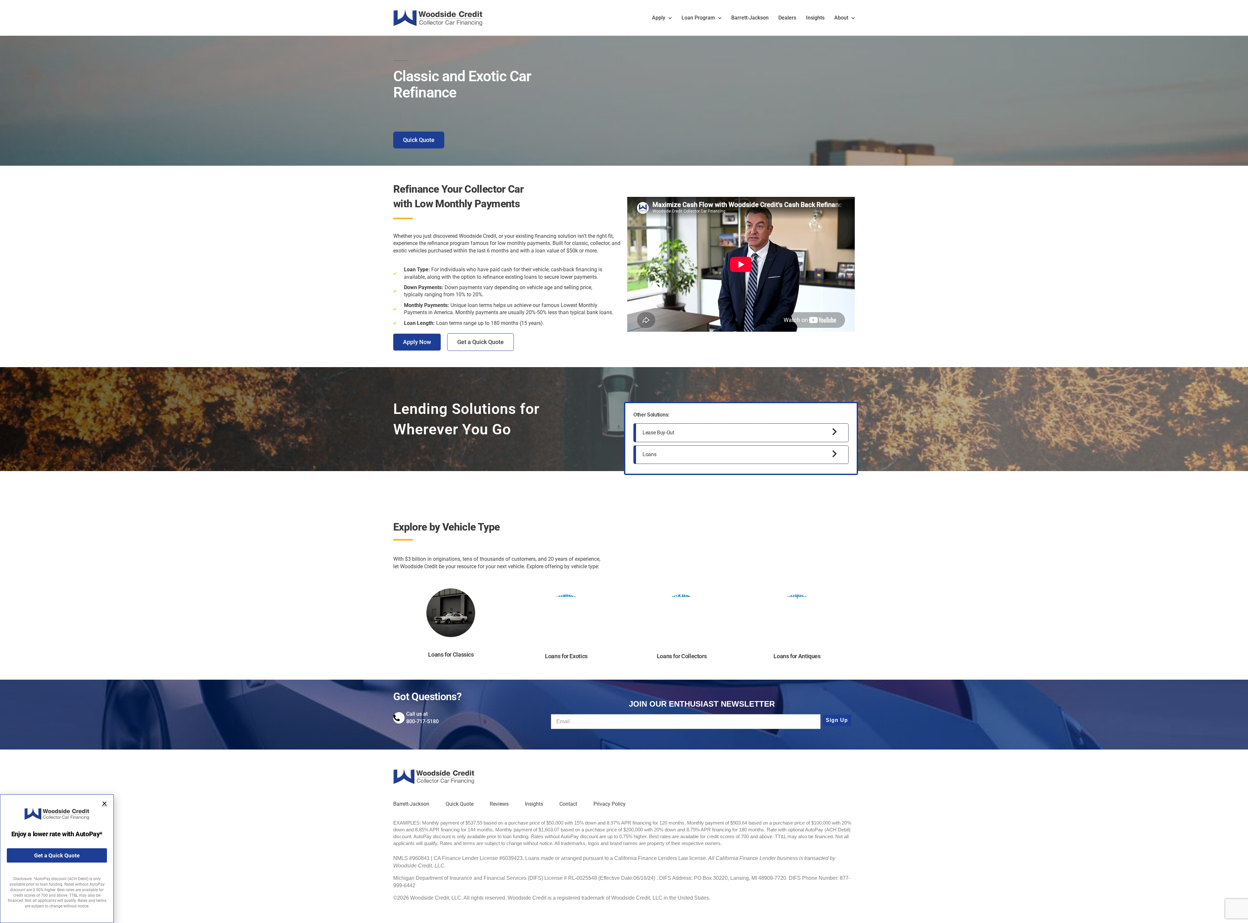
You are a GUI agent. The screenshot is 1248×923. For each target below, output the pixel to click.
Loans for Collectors (682, 656)
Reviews (499, 804)
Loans (649, 454)
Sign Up (837, 720)
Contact (568, 804)
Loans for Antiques (797, 656)
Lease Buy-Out (658, 432)
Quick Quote (460, 804)
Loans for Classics (451, 654)
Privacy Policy (609, 804)
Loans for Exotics (566, 656)
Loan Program (698, 18)
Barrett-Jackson (750, 18)
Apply (658, 18)
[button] (104, 803)
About (841, 18)
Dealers (787, 18)
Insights (815, 18)
